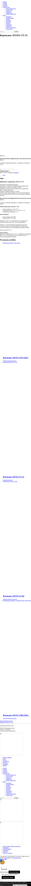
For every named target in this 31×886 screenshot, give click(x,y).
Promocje (5, 6)
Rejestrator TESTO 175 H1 (6, 722)
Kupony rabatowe (7, 757)
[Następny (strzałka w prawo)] (2, 881)
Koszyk (5, 760)
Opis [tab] (4, 175)
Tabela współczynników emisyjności (11, 846)
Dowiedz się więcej (7, 480)
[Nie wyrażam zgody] (27, 885)
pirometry (8, 22)
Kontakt (5, 3)
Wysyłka (5, 4)
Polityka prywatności (21, 885)
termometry (8, 16)
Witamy (5, 1)
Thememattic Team (16, 857)
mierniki (8, 19)
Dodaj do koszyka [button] (12, 361)
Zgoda (14, 885)
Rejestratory (6, 850)
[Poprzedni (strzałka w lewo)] (0, 881)
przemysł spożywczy (11, 8)
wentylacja (8, 11)
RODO (5, 765)
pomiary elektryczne (11, 27)
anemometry (9, 24)
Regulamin (5, 764)
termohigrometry (10, 18)
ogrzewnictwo (9, 10)
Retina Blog (7, 857)
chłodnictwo (9, 12)
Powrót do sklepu (14, 872)
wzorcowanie (9, 29)
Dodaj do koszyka (4, 171)
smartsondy (8, 26)
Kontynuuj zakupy (8, 877)
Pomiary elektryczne (11, 14)
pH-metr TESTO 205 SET (6, 721)
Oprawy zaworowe (7, 853)
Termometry (6, 847)
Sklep (4, 15)
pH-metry (8, 23)
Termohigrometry (7, 849)
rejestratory (8, 20)
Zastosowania (6, 7)
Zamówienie (6, 761)
